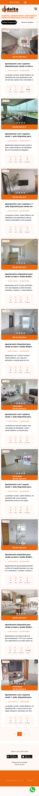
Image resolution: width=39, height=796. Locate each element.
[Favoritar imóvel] (35, 31)
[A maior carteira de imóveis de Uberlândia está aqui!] (16, 9)
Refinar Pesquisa (8, 22)
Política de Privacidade (19, 762)
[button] (25, 2)
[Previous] (4, 41)
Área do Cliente (15, 2)
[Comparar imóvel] (35, 34)
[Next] (34, 41)
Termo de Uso (19, 764)
